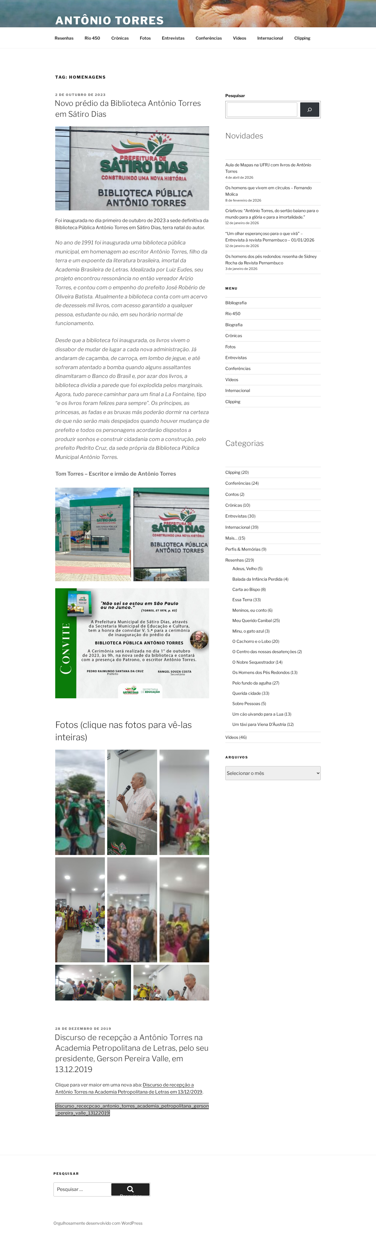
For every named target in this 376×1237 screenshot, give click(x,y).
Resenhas (64, 38)
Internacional (270, 38)
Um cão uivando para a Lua (257, 714)
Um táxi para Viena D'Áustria (259, 724)
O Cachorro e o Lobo (251, 641)
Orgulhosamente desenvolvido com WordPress (97, 1223)
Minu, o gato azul (248, 630)
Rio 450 (92, 38)
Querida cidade (246, 693)
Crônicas (120, 38)
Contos (232, 494)
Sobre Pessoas (246, 703)
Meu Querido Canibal (252, 620)
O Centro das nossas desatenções (264, 651)
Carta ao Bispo (246, 589)
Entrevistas (173, 38)
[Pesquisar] (309, 109)
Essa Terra (242, 599)
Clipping (302, 38)
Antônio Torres (109, 20)
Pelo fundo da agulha (251, 682)
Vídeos (239, 38)
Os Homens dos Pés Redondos (261, 672)
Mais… (231, 537)
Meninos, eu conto (249, 610)
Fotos (145, 38)
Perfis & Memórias (243, 549)
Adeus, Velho (244, 568)
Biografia (234, 324)
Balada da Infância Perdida (257, 579)
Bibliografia (236, 302)
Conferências (209, 38)
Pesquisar (235, 95)
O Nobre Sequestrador (253, 662)
